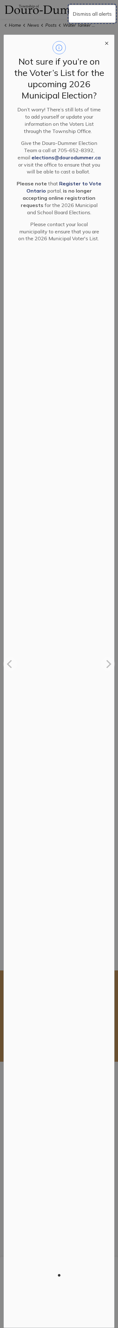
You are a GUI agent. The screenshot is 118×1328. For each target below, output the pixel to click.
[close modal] (106, 42)
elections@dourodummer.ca (66, 157)
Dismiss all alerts (92, 14)
